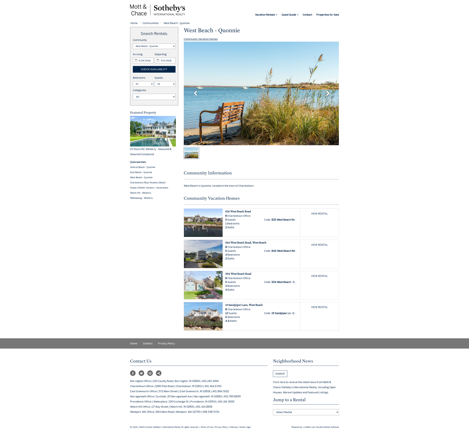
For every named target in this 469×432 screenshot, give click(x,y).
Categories (139, 90)
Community (140, 39)
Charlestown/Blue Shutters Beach (148, 182)
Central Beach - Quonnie (142, 167)
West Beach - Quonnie (141, 177)
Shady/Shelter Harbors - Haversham (149, 187)
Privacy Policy (166, 343)
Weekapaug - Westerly (141, 198)
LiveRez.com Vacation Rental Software (321, 427)
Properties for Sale (327, 14)
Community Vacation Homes (201, 39)
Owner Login (245, 427)
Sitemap (234, 427)
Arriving (138, 54)
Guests (159, 77)
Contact (307, 14)
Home (134, 23)
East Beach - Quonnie (141, 172)
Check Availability (154, 69)
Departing (161, 54)
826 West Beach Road (238, 211)
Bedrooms (139, 77)
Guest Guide (289, 14)
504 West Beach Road (238, 273)
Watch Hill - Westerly (140, 192)
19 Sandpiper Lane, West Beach (244, 305)
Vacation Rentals (265, 14)
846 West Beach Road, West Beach (245, 242)
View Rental (319, 213)
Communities (151, 23)
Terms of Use (207, 427)
